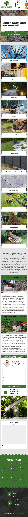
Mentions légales (20, 513)
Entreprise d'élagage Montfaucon (14, 465)
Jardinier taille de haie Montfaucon (5, 466)
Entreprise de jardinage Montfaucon (5, 473)
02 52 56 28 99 (18, 2)
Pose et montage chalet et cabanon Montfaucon (23, 474)
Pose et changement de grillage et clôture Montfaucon (14, 472)
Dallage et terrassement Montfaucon (5, 479)
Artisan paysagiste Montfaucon (14, 479)
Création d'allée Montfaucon (23, 481)
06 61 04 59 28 (18, 7)
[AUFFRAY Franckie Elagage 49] (6, 4)
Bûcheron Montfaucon (23, 468)
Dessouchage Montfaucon (23, 464)
